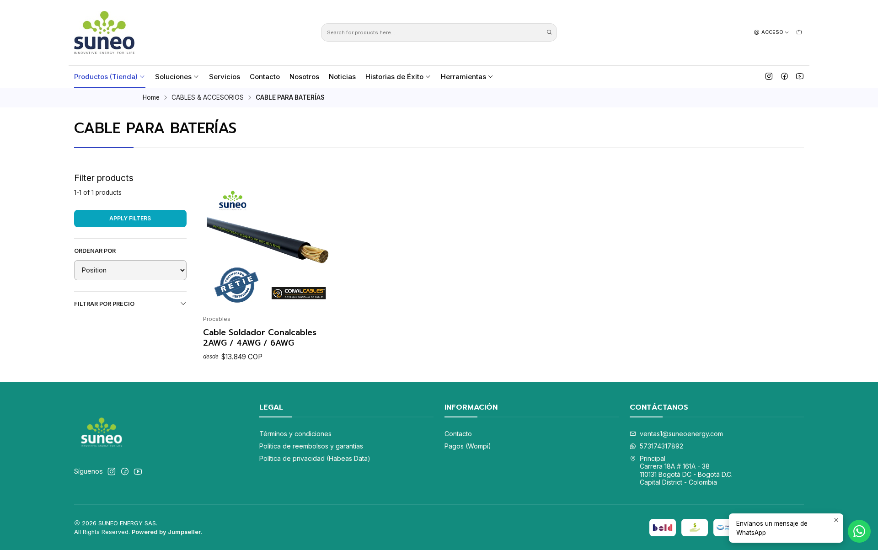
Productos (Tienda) (106, 76)
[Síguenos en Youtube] (800, 76)
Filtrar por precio (104, 303)
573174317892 (661, 446)
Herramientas (463, 76)
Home (151, 98)
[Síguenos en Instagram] (769, 76)
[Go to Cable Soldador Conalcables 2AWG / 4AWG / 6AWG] (269, 243)
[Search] (549, 32)
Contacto (265, 76)
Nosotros (304, 76)
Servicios (224, 76)
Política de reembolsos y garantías (311, 446)
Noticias (342, 76)
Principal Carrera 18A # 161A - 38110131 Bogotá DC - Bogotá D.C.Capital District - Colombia (686, 470)
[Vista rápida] (214, 241)
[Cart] (799, 32)
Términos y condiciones (295, 434)
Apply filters (130, 218)
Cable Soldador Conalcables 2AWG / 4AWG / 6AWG (259, 337)
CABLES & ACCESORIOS (207, 98)
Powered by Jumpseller (166, 532)
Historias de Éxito (394, 76)
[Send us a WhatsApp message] (859, 531)
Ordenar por (95, 250)
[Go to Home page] (104, 32)
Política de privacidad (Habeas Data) (314, 458)
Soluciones (173, 76)
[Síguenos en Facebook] (784, 76)
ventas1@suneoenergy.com (681, 434)
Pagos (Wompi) (467, 446)
